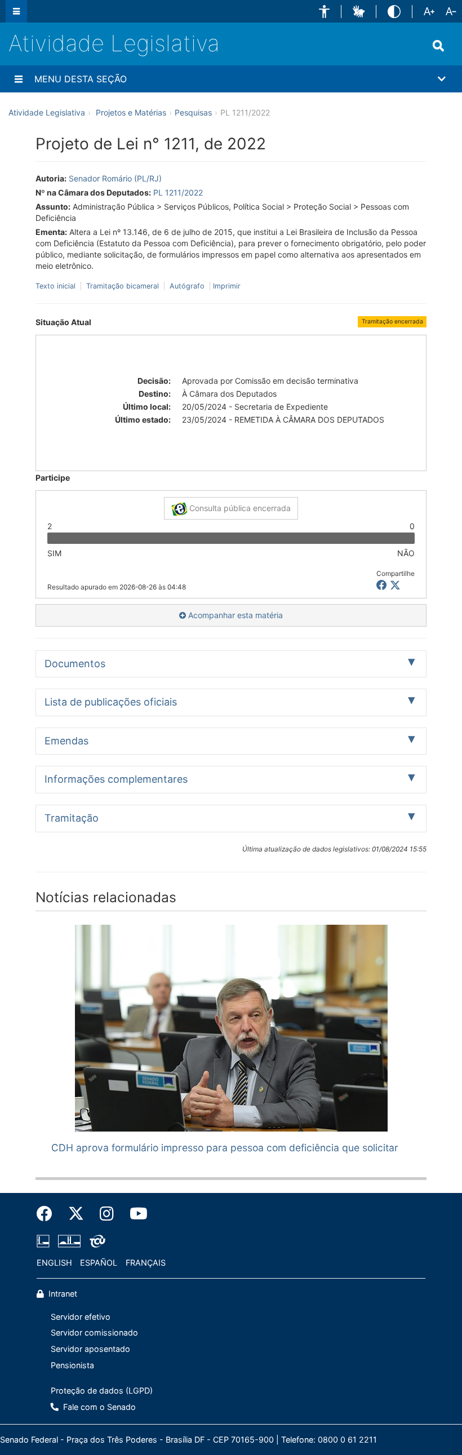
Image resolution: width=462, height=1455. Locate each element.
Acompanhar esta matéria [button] (234, 615)
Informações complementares (116, 779)
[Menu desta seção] (18, 79)
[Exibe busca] (438, 45)
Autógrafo (187, 286)
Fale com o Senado (98, 1407)
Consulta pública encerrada (239, 508)
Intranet (61, 1293)
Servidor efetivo (80, 1316)
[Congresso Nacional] (69, 1241)
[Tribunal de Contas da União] (95, 1241)
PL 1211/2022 (178, 192)
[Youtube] (135, 1214)
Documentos (75, 663)
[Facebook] (48, 1214)
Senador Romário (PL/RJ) (115, 178)
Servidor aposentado (90, 1349)
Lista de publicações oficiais (111, 702)
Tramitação (72, 818)
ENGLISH (54, 1262)
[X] (395, 585)
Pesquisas (193, 112)
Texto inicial (56, 286)
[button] (324, 11)
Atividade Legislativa (114, 43)
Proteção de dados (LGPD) (102, 1390)
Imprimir (227, 286)
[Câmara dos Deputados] (45, 1241)
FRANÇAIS (146, 1262)
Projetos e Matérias (131, 112)
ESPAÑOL (98, 1262)
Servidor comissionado (94, 1332)
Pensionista (72, 1365)
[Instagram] (107, 1214)
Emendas (66, 741)
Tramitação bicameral (122, 286)
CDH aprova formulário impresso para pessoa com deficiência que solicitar (224, 1148)
